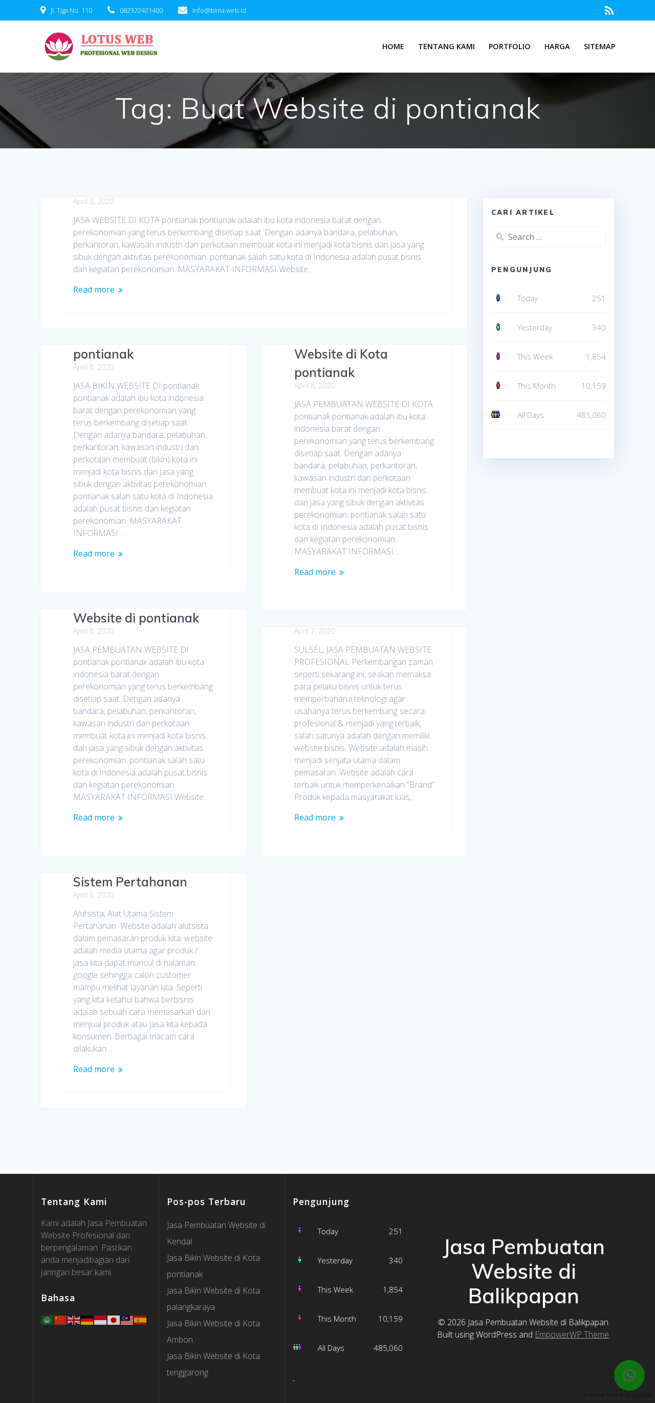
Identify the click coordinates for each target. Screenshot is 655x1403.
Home (393, 46)
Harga (557, 46)
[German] (87, 1319)
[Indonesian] (100, 1319)
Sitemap (599, 46)
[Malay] (127, 1319)
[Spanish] (140, 1319)
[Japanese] (114, 1319)
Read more (94, 289)
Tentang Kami (446, 46)
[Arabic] (47, 1319)
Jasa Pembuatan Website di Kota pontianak (342, 354)
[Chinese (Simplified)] (61, 1319)
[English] (74, 1319)
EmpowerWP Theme (572, 1334)
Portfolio (510, 46)
